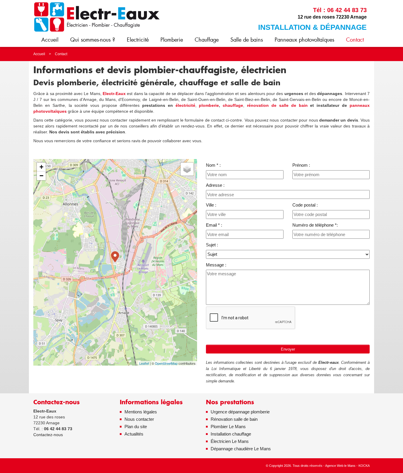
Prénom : (301, 165)
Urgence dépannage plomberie (240, 411)
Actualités (133, 433)
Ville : (211, 204)
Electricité (138, 39)
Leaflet (144, 363)
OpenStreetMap (166, 363)
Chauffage (207, 39)
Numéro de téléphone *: (315, 225)
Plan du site (135, 426)
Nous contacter (139, 419)
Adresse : (215, 185)
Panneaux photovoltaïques (304, 39)
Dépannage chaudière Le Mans (241, 448)
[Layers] (187, 169)
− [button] (41, 175)
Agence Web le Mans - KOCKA (347, 465)
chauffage (233, 105)
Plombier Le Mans (228, 426)
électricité (185, 105)
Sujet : (212, 244)
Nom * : (213, 165)
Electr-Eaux (114, 93)
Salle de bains (246, 39)
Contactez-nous (48, 434)
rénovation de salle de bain (277, 105)
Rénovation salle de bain (234, 419)
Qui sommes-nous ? (92, 39)
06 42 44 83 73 (347, 10)
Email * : (214, 225)
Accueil (49, 39)
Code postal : (305, 204)
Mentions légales (140, 411)
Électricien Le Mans (230, 441)
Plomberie (171, 39)
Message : (216, 264)
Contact (355, 39)
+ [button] (41, 167)
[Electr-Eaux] (96, 16)
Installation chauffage (231, 433)
